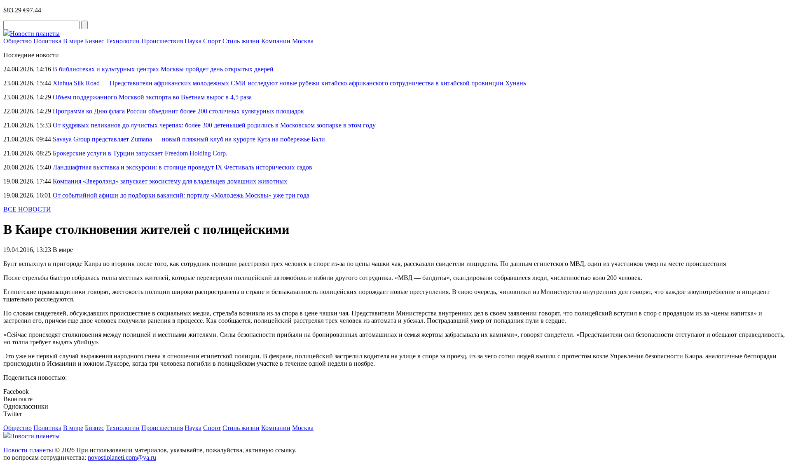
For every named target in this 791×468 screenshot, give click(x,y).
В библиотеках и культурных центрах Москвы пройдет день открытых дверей (163, 69)
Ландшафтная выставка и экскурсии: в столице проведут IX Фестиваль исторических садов (182, 167)
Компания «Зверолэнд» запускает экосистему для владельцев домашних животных (170, 181)
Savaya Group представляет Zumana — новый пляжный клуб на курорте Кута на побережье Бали (189, 139)
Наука (193, 41)
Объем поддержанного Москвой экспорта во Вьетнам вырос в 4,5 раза (152, 97)
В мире (73, 41)
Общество (17, 41)
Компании (275, 41)
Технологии (123, 41)
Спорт (212, 41)
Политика (47, 41)
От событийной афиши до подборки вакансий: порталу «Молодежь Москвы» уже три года (181, 195)
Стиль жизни (241, 41)
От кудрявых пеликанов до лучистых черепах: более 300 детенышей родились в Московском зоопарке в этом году (214, 125)
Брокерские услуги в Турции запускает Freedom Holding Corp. (140, 153)
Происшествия (162, 41)
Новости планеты (28, 450)
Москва (303, 41)
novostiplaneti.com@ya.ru (122, 457)
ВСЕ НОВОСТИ (27, 209)
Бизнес (94, 41)
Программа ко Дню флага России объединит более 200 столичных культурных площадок (178, 111)
